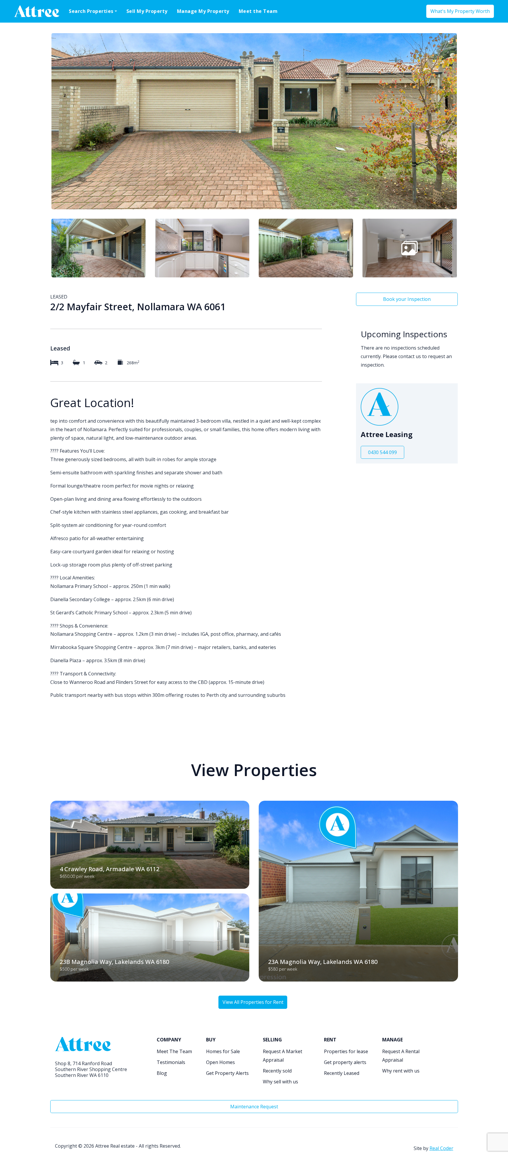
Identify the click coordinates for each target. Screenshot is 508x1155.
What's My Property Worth (460, 11)
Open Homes (220, 1062)
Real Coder (441, 1148)
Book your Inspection (407, 299)
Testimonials (171, 1062)
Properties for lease (346, 1051)
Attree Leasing (386, 434)
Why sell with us (280, 1081)
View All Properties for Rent (253, 1002)
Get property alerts (345, 1062)
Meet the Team (258, 11)
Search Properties (91, 11)
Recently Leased (341, 1073)
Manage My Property (203, 11)
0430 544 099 (382, 452)
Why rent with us (401, 1071)
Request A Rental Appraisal (401, 1055)
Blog (162, 1073)
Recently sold (277, 1071)
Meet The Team (174, 1051)
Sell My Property (147, 11)
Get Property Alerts (227, 1073)
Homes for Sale (223, 1051)
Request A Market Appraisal (282, 1055)
